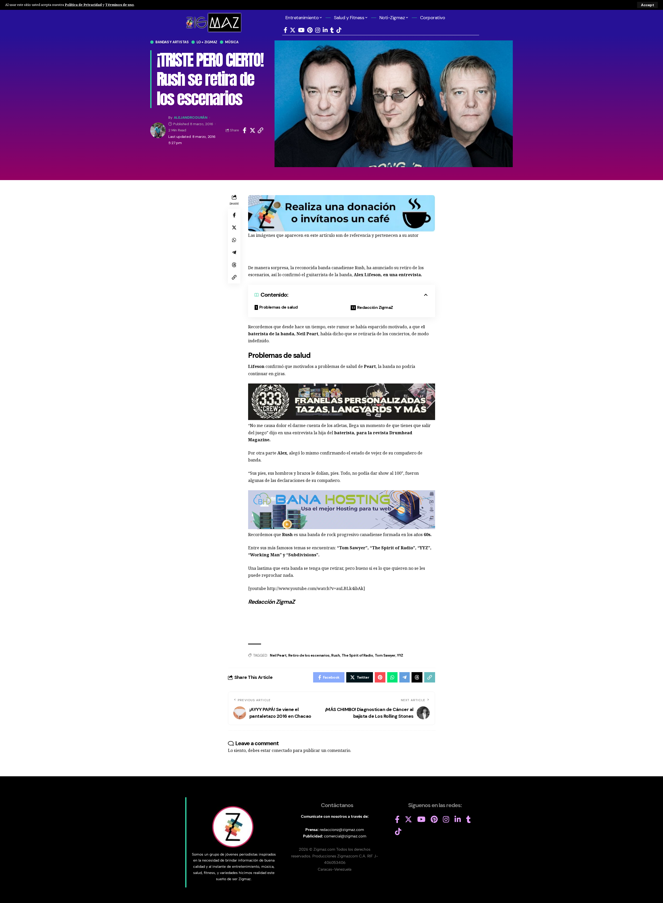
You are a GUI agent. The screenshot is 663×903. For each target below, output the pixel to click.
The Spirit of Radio (357, 655)
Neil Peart (278, 655)
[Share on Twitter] (252, 130)
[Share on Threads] (234, 265)
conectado (282, 750)
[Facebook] (285, 30)
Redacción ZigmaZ (375, 307)
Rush (335, 655)
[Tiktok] (339, 30)
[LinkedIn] (325, 30)
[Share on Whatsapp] (234, 240)
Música (232, 42)
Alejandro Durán (190, 117)
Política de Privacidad (83, 4)
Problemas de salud (278, 307)
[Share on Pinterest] (380, 677)
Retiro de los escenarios (309, 655)
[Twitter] (293, 30)
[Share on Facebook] (244, 130)
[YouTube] (301, 30)
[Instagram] (317, 30)
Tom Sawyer (385, 655)
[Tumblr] (332, 30)
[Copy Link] (260, 130)
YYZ (400, 655)
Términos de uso (119, 4)
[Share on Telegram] (234, 252)
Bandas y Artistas (172, 42)
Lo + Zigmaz (207, 42)
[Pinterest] (310, 30)
